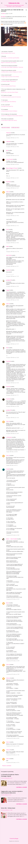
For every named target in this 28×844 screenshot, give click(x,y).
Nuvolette (3, 16)
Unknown (8, 678)
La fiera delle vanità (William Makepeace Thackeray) (12, 67)
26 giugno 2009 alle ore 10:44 (12, 406)
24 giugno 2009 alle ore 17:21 (12, 225)
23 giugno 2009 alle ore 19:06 (12, 146)
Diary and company (6, 127)
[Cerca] (26, 4)
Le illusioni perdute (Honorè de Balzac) (9, 111)
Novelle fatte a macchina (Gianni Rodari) (9, 92)
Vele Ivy (8, 191)
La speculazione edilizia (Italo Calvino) (9, 120)
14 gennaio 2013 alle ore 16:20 (12, 535)
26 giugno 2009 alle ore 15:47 (12, 433)
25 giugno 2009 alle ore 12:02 (12, 286)
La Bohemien (9, 437)
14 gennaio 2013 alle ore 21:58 (12, 674)
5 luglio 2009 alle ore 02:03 (12, 451)
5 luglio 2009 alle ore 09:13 (12, 465)
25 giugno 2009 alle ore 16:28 (12, 357)
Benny (7, 602)
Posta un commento (6, 765)
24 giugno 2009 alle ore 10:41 (12, 178)
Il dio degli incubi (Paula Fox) (7, 106)
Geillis (7, 246)
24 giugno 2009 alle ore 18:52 (12, 242)
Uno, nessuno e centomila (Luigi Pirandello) (10, 57)
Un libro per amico (15, 127)
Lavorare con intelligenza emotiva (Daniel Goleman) (12, 115)
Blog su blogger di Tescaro (12, 168)
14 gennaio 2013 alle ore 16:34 (12, 599)
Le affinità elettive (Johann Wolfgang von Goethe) (11, 72)
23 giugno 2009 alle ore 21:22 (12, 155)
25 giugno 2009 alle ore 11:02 (12, 276)
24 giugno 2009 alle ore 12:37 (12, 188)
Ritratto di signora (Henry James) (8, 53)
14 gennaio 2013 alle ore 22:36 (12, 738)
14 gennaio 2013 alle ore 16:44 (12, 660)
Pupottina (8, 181)
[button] (26, 10)
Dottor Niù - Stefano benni (8, 808)
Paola (7, 229)
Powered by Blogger (14, 838)
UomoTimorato (9, 159)
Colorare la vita (14, 3)
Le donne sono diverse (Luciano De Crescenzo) (11, 97)
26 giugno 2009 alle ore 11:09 (12, 417)
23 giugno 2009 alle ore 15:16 (12, 137)
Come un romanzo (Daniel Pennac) (8, 86)
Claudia (7, 469)
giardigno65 (8, 280)
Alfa (7, 150)
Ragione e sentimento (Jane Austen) (8, 62)
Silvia (7, 347)
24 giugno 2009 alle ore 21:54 (12, 251)
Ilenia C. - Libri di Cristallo (11, 539)
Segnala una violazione (14, 841)
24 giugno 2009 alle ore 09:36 (12, 164)
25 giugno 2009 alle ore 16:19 (12, 344)
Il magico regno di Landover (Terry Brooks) (10, 76)
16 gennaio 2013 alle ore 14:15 (12, 762)
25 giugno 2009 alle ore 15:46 (12, 300)
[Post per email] (2, 124)
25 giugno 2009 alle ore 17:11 (12, 395)
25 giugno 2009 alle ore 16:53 (12, 382)
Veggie (7, 290)
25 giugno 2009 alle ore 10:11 (12, 266)
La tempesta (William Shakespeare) (8, 81)
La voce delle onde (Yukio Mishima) (8, 101)
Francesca (8, 132)
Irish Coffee (8, 255)
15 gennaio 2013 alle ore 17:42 (12, 754)
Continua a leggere (21, 787)
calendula (8, 141)
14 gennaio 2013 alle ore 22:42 (12, 746)
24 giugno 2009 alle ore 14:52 (12, 215)
